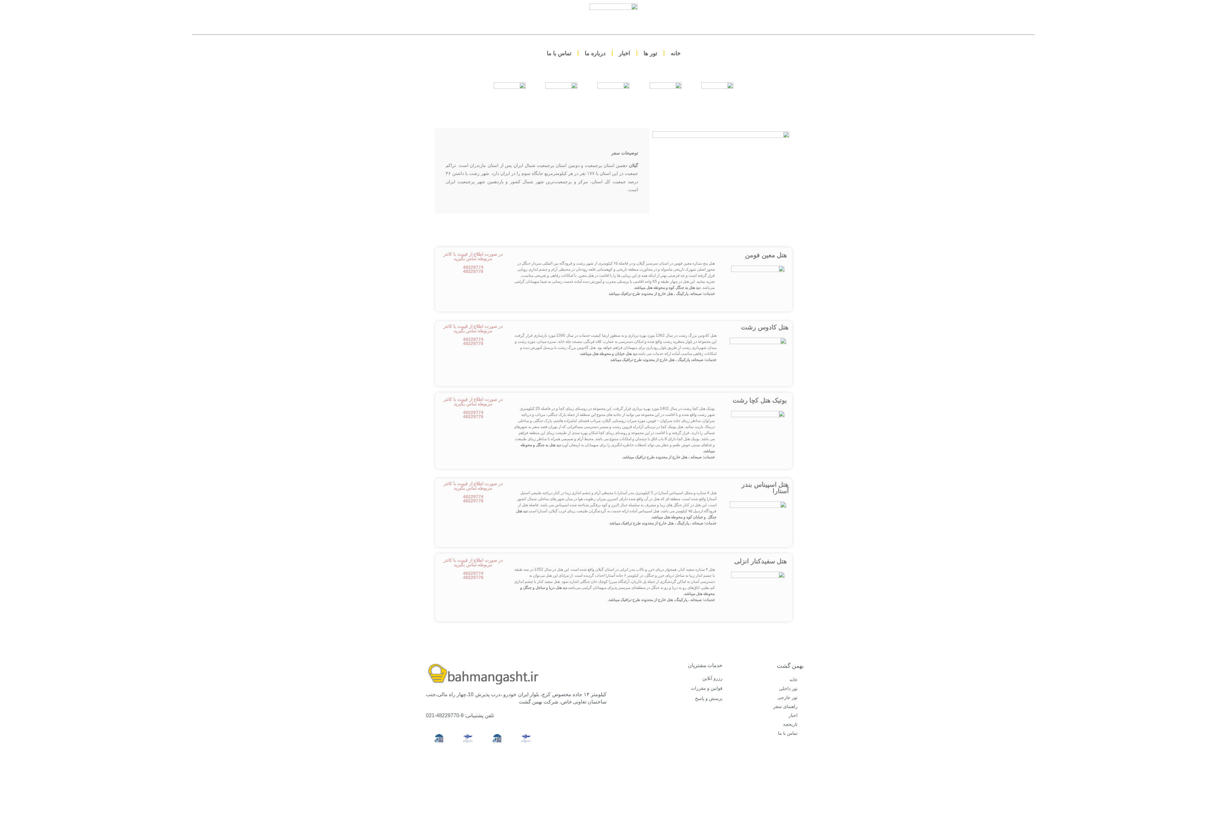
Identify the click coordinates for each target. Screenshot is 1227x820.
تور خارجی (787, 697)
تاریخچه (790, 724)
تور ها (650, 53)
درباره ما (595, 53)
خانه (676, 53)
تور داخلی (788, 688)
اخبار (624, 53)
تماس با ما (559, 53)
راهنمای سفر (785, 706)
